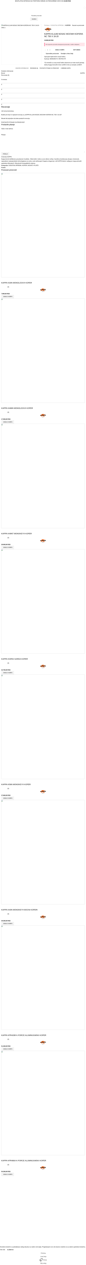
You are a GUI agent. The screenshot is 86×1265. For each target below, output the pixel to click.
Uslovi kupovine (6, 1236)
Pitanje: (3, 134)
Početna (46, 25)
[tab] (22, 68)
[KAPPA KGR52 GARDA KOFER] (43, 601)
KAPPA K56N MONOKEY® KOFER (16, 784)
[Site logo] (11, 8)
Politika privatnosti (6, 1233)
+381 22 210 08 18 (7, 1207)
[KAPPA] (43, 290)
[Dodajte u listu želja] (12, 279)
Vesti (2, 1224)
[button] (7, 296)
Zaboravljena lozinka (7, 1239)
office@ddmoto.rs (7, 1215)
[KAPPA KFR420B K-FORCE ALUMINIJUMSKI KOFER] (43, 977)
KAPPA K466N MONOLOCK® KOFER (17, 408)
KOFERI (67, 25)
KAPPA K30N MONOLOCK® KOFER (16, 283)
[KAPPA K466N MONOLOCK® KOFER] (43, 350)
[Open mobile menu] (3, 9)
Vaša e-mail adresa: (7, 128)
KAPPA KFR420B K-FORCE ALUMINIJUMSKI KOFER (23, 1035)
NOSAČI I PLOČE (33, 165)
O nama (3, 1227)
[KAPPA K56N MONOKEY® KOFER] (43, 727)
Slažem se (10, 1249)
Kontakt (3, 1230)
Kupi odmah (76, 49)
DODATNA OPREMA (57, 25)
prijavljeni (11, 118)
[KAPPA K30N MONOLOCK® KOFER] (43, 225)
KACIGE (46, 1227)
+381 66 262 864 (7, 1212)
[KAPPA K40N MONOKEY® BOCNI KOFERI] (43, 852)
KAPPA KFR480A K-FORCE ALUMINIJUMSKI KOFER (23, 1161)
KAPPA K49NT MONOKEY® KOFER (16, 534)
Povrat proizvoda (6, 1242)
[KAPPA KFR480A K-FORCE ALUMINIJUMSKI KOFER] (43, 1103)
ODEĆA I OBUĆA (49, 1230)
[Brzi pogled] (8, 279)
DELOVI (46, 1236)
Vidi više (2, 1249)
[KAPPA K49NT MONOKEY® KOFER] (43, 476)
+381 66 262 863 (7, 1204)
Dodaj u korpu (59, 49)
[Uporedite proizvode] (3, 279)
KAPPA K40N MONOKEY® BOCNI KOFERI (19, 910)
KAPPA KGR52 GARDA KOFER (14, 659)
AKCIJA (46, 1224)
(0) (8, 287)
